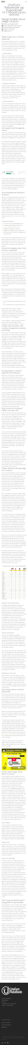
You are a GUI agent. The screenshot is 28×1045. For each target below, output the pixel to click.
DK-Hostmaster (5, 96)
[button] (26, 1)
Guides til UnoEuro (6, 1022)
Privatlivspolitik (9, 1005)
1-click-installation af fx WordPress (12, 227)
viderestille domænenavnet (16, 216)
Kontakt (3, 1005)
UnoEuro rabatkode (9, 733)
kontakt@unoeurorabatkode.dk (9, 1003)
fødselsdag (4, 788)
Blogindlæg (4, 1027)
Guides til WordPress (7, 1025)
